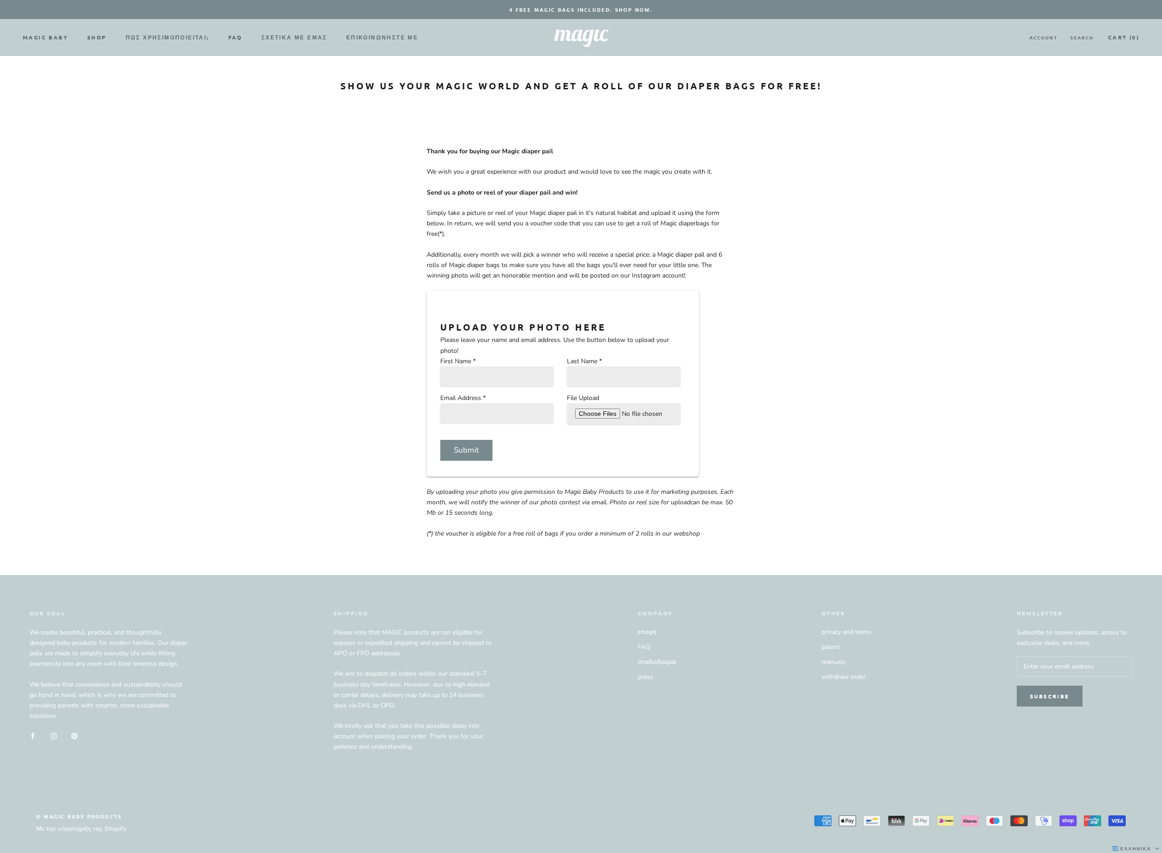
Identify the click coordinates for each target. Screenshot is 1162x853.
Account (1043, 37)
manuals (834, 662)
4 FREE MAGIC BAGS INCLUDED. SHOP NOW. (580, 9)
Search (1081, 37)
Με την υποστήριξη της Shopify (81, 828)
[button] (1137, 848)
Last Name (584, 361)
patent (831, 647)
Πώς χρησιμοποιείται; (167, 37)
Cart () (1123, 37)
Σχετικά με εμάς (294, 37)
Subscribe (1049, 696)
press (645, 677)
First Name (458, 361)
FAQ (235, 37)
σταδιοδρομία (657, 662)
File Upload (583, 398)
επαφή (647, 632)
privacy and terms (847, 632)
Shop (97, 37)
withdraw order (844, 677)
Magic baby (45, 37)
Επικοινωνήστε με (382, 37)
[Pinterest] (74, 735)
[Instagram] (53, 735)
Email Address (463, 398)
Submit (466, 450)
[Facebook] (33, 735)
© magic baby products (79, 816)
